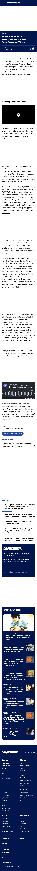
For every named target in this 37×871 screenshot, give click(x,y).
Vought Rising (6, 808)
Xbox (21, 800)
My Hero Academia (7, 831)
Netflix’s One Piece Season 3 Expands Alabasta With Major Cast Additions (19, 539)
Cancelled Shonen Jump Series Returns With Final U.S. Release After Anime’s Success (13, 690)
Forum (4, 844)
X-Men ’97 (5, 800)
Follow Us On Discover (12, 433)
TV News (4, 792)
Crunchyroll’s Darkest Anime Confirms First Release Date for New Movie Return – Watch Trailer (19, 507)
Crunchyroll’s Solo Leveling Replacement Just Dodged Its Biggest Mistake (14, 734)
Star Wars (23, 823)
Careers (4, 857)
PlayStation (23, 803)
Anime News (5, 818)
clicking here (17, 356)
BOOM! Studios (6, 778)
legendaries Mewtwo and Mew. (19, 74)
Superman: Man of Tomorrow (25, 784)
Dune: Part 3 (24, 778)
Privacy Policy (23, 572)
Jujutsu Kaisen (6, 826)
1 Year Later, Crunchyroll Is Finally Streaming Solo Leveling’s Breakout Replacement (13, 662)
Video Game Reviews (26, 795)
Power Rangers (24, 829)
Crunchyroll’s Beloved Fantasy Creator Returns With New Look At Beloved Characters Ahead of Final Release (13, 719)
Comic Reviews (6, 765)
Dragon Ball (5, 821)
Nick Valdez (5, 47)
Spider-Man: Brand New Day (27, 772)
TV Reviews (5, 795)
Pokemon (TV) (22, 428)
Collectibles (6, 839)
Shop (22, 839)
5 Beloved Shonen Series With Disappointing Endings (16, 445)
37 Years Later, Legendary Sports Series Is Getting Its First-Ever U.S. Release (17, 638)
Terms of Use (6, 572)
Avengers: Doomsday (26, 780)
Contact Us (5, 849)
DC (3, 771)
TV (3, 790)
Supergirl (22, 768)
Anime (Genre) (6, 428)
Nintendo (22, 798)
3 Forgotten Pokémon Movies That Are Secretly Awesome (19, 522)
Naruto (4, 829)
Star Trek (23, 826)
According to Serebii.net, (11, 166)
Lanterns (4, 805)
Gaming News (24, 792)
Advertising (5, 852)
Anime (4, 33)
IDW (3, 776)
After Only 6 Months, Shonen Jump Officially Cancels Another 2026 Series (19, 515)
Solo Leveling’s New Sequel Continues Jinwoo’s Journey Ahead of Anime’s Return (14, 704)
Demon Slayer (6, 823)
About (4, 854)
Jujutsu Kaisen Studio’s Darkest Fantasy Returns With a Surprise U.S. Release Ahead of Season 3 (14, 676)
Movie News (23, 763)
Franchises (25, 815)
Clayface (22, 775)
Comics (5, 760)
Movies (23, 760)
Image (3, 773)
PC (21, 805)
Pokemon (16, 428)
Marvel (4, 768)
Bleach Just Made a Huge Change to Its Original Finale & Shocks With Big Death (19, 531)
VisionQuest (5, 811)
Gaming (23, 790)
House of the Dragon (8, 803)
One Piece (5, 834)
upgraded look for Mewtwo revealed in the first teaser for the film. (18, 210)
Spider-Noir (5, 798)
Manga (11, 428)
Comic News (5, 763)
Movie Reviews (24, 765)
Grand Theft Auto (25, 831)
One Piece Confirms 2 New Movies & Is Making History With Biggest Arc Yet (14, 649)
